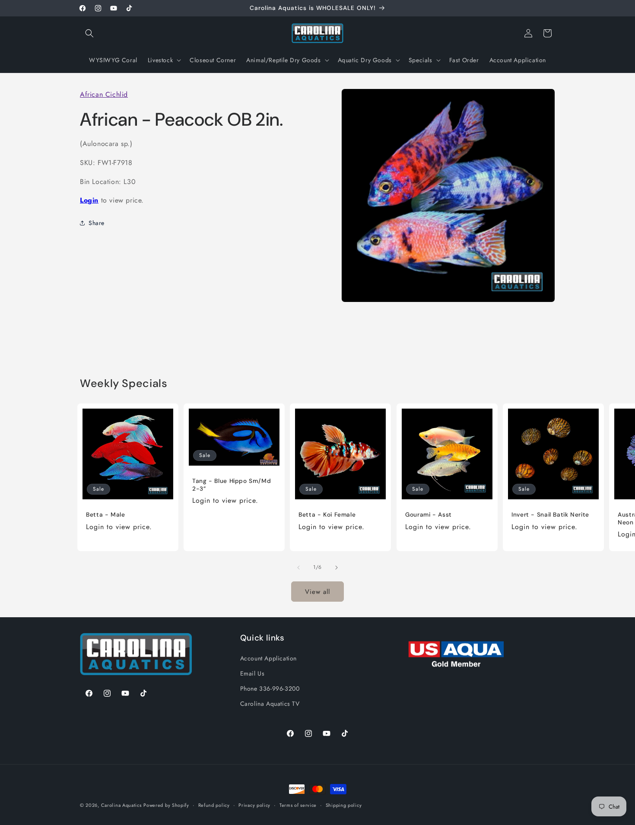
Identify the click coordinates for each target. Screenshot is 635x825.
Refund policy (214, 804)
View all (317, 591)
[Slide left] (298, 567)
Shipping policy (344, 804)
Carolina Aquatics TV (270, 703)
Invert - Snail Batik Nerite (550, 514)
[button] (89, 33)
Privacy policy (254, 804)
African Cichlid (104, 94)
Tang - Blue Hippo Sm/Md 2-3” (231, 484)
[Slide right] (336, 567)
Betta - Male (105, 514)
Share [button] (97, 222)
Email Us (252, 673)
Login (89, 200)
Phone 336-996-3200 (270, 688)
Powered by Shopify (166, 805)
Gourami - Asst (428, 514)
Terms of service (298, 804)
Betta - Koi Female (327, 514)
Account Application (268, 658)
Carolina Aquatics (121, 805)
